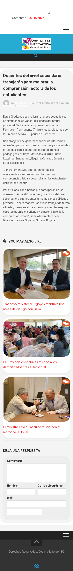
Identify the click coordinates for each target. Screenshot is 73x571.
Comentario (16, 460)
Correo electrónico (51, 485)
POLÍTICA (8, 106)
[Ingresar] (35, 55)
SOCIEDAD (22, 106)
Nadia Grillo (23, 103)
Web (9, 497)
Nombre (13, 485)
